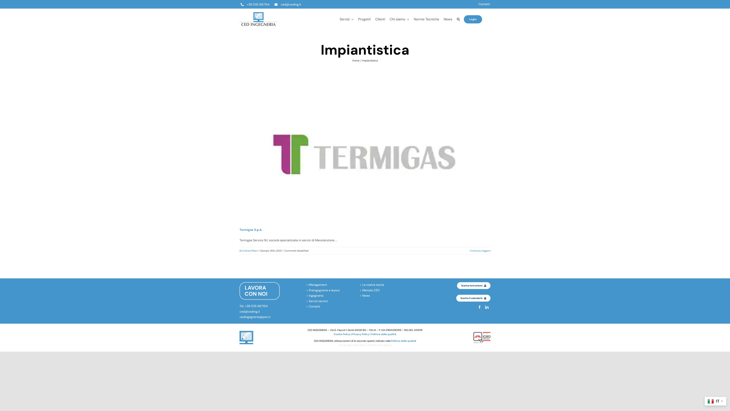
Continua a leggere (480, 250)
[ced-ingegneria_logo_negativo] (259, 14)
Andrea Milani (250, 250)
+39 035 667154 (258, 4)
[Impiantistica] (365, 154)
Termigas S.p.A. (251, 230)
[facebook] (489, 15)
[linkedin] (489, 23)
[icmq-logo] (481, 333)
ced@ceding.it (291, 4)
